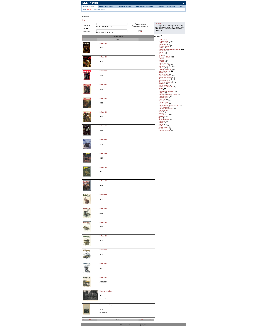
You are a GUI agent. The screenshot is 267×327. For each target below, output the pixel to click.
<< (90, 319)
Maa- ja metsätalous (165, 77)
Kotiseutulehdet (164, 65)
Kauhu (161, 58)
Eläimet (161, 47)
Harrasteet (162, 51)
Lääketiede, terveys (165, 76)
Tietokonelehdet (164, 119)
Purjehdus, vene (164, 96)
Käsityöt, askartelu (165, 69)
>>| (150, 319)
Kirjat (84, 9)
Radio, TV (162, 99)
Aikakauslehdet (164, 41)
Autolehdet (162, 44)
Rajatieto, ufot (163, 102)
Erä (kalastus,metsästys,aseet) (169, 49)
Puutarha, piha (163, 97)
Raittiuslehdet (163, 101)
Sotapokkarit (163, 110)
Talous (161, 113)
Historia (161, 52)
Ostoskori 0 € (159, 23)
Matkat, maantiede (165, 79)
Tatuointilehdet (163, 115)
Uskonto (161, 124)
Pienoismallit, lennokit (166, 91)
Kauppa (161, 60)
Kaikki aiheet (163, 40)
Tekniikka (162, 116)
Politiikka (161, 93)
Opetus (161, 88)
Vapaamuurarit (163, 127)
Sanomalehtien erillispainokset (169, 105)
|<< (83, 319)
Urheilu (161, 122)
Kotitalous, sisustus (165, 66)
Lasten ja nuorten (164, 71)
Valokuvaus (162, 126)
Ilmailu (161, 55)
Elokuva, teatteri (164, 46)
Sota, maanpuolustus (166, 108)
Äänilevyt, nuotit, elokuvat (106, 6)
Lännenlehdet (163, 74)
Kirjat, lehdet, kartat (88, 6)
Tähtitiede (162, 121)
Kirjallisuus (162, 63)
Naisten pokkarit (164, 85)
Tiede (160, 118)
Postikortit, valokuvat (125, 6)
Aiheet (157, 36)
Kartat (103, 9)
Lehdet (89, 9)
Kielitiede (161, 61)
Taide (160, 112)
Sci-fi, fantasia (163, 107)
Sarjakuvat (97, 9)
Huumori (161, 54)
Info (83, 20)
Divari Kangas (90, 2)
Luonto (161, 72)
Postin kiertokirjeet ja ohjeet (168, 94)
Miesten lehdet (163, 80)
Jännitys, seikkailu (164, 57)
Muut (181, 6)
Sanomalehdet (163, 104)
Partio (160, 90)
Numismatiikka (171, 6)
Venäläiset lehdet (164, 129)
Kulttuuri (161, 68)
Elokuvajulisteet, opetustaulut (144, 6)
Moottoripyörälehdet (165, 82)
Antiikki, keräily (163, 43)
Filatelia (161, 6)
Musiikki (161, 83)
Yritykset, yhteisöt (164, 130)
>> (142, 319)
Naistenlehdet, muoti (165, 87)
